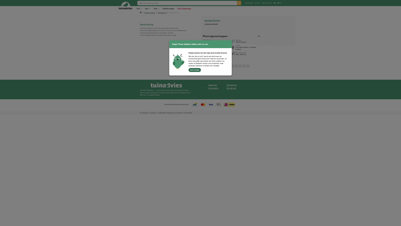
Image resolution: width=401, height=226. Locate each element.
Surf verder (194, 70)
